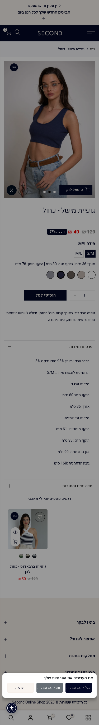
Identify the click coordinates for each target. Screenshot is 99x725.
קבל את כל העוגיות (78, 687)
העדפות (20, 687)
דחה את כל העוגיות (49, 687)
